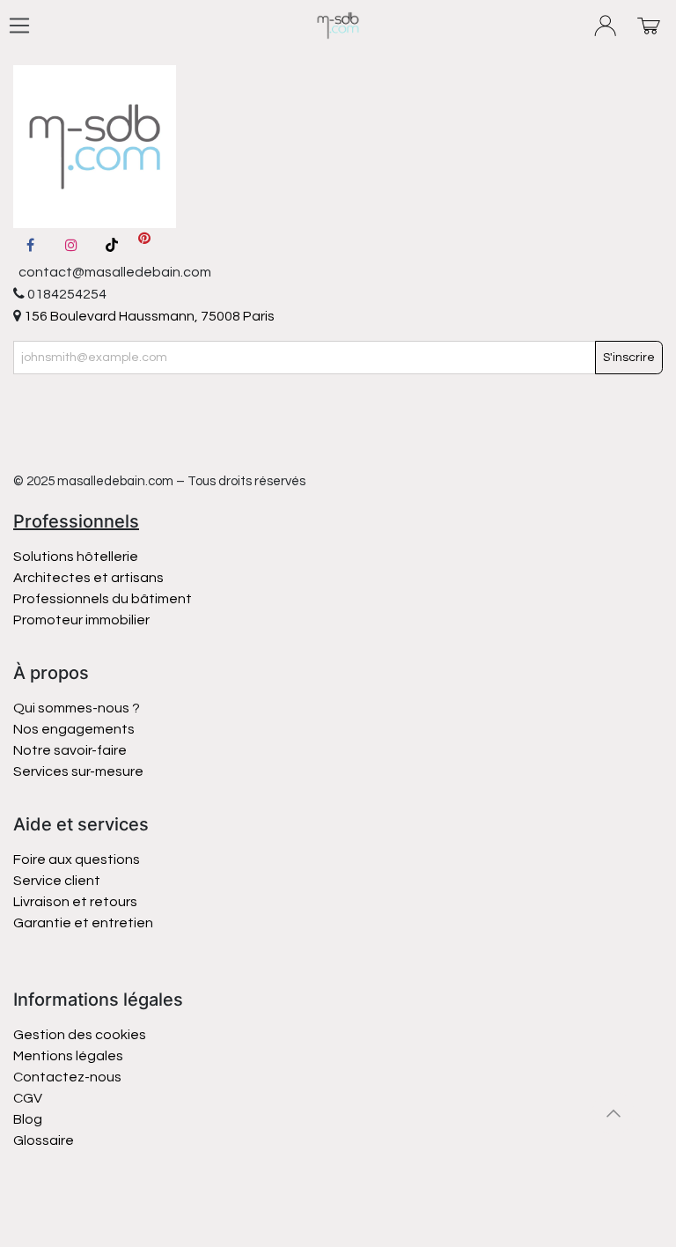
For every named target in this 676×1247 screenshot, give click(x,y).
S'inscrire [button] (629, 357)
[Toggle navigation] (19, 25)
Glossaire (43, 1140)
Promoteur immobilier (81, 620)
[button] (613, 1113)
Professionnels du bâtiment (102, 599)
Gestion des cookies (79, 1035)
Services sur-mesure (78, 771)
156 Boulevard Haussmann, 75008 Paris (148, 316)
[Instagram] (71, 245)
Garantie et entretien (83, 923)
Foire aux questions (76, 859)
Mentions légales (68, 1056)
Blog (27, 1119)
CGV (27, 1098)
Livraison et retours (75, 902)
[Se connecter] (606, 26)
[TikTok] (112, 245)
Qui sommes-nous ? (76, 708)
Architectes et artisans (88, 578)
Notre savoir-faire (70, 750)
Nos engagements (75, 729)
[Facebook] (30, 245)
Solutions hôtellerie (75, 557)
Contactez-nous (68, 1077)
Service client (56, 881)
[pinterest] (144, 245)
